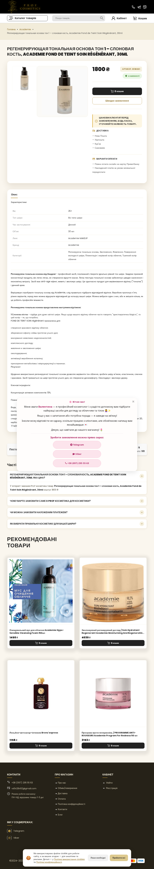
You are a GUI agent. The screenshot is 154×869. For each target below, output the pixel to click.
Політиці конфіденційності (49, 862)
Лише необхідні (98, 857)
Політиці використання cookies (69, 859)
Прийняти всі (118, 857)
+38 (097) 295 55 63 (78, 463)
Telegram (78, 444)
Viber (78, 453)
